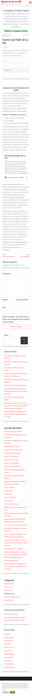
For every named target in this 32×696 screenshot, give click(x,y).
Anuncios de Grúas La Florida (11, 446)
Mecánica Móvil (8, 641)
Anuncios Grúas (8, 590)
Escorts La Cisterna (9, 487)
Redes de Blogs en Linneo (11, 560)
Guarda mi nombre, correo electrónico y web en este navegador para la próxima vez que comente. (15, 319)
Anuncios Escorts (6, 35)
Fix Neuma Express (9, 664)
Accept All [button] (12, 692)
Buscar (6, 335)
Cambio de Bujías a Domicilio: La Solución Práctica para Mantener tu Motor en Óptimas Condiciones (16, 391)
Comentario (6, 274)
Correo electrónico (22, 300)
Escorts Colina (7, 494)
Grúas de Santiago (9, 654)
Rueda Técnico (8, 651)
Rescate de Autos (8, 657)
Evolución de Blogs (9, 600)
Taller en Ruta (7, 661)
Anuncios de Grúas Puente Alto (12, 466)
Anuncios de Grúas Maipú (11, 456)
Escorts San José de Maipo (11, 504)
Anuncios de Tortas (9, 584)
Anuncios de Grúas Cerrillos (11, 460)
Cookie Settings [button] (5, 692)
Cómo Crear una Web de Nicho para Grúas (15, 385)
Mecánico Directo (8, 637)
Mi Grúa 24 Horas (9, 647)
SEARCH (6, 70)
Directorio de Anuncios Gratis (11, 597)
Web (3, 307)
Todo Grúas (7, 634)
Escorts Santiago (8, 501)
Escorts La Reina (8, 491)
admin (5, 47)
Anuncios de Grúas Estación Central (13, 450)
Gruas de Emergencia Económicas (13, 431)
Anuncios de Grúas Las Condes (12, 453)
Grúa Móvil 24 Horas (9, 667)
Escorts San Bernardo (10, 497)
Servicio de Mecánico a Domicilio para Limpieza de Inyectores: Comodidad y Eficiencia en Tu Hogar (15, 414)
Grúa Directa (7, 644)
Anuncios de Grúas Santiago (11, 463)
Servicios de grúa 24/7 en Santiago (13, 549)
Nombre (5, 300)
